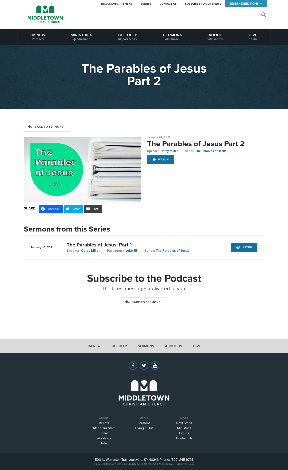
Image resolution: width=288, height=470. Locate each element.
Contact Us (168, 4)
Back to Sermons (49, 127)
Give (253, 37)
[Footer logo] (144, 386)
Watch (163, 160)
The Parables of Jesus (210, 151)
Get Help (127, 37)
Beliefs (104, 423)
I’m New (94, 346)
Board (104, 433)
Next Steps (184, 423)
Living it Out (144, 428)
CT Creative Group (183, 464)
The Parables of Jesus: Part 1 (99, 244)
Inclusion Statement (116, 4)
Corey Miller (169, 151)
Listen (246, 247)
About (215, 37)
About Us (173, 346)
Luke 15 (131, 250)
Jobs (103, 443)
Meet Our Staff (103, 428)
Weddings (104, 438)
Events (146, 4)
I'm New (37, 37)
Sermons (172, 37)
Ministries (81, 37)
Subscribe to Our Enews (203, 4)
